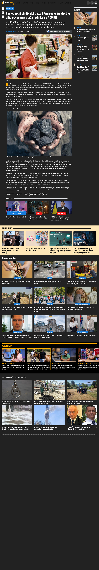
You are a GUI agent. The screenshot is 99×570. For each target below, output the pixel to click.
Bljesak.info (20, 31)
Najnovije (25, 3)
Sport (37, 3)
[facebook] (3, 8)
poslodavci (10, 194)
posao (14, 31)
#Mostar (18, 3)
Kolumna (60, 3)
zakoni (45, 194)
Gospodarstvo (52, 3)
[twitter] (3, 12)
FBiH (26, 194)
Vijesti (32, 3)
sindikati (18, 194)
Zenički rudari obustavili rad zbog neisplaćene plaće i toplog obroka (29, 157)
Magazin (44, 3)
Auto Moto (68, 3)
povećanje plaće (35, 194)
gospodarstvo (9, 31)
